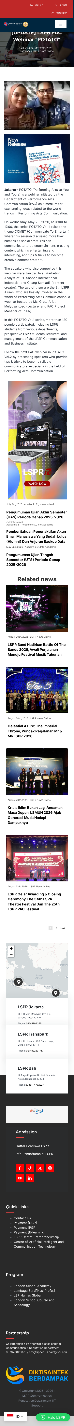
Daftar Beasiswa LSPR (32, 1146)
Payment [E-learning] (29, 1232)
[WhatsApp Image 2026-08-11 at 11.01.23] (37, 836)
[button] (19, 982)
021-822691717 (34, 1050)
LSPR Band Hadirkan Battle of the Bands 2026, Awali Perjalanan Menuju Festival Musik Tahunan (37, 650)
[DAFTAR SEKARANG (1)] (16, 23)
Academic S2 (29, 524)
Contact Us (22, 1218)
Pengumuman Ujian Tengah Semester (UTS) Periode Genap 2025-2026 (33, 560)
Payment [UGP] (25, 1223)
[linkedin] (30, 1178)
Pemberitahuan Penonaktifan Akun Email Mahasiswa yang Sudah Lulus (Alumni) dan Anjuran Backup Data (36, 536)
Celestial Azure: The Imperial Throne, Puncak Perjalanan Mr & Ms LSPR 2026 (35, 731)
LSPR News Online (43, 50)
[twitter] (40, 1168)
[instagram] (50, 1168)
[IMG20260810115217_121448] (37, 750)
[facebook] (20, 1168)
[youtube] (20, 1178)
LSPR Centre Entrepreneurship (36, 1237)
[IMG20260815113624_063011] (37, 587)
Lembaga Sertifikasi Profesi (34, 1291)
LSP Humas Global (27, 1295)
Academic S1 (31, 504)
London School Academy (32, 1286)
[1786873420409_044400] (37, 668)
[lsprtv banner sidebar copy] (37, 383)
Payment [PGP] (25, 1227)
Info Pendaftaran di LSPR (34, 1154)
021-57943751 (34, 1023)
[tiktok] (30, 1168)
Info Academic (47, 504)
